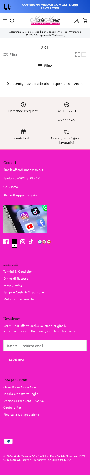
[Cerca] (14, 21)
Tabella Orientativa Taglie (20, 393)
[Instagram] (22, 241)
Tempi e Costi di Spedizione (23, 292)
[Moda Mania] (45, 20)
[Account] (75, 21)
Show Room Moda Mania (20, 387)
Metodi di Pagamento (18, 299)
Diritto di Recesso (15, 278)
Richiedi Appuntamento (20, 195)
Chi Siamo (10, 186)
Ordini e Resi (12, 407)
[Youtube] (14, 243)
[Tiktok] (30, 241)
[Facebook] (6, 241)
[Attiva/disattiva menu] (5, 21)
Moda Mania (21, 456)
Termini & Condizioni (18, 271)
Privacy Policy (12, 285)
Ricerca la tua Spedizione (21, 414)
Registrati (17, 360)
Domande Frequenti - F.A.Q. (23, 400)
